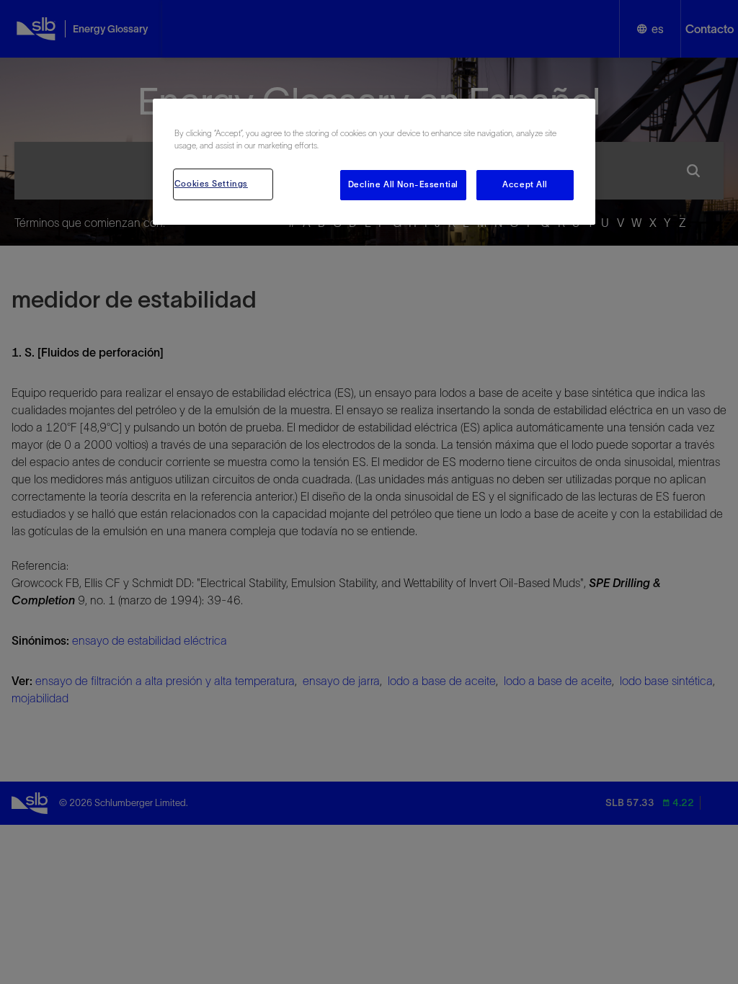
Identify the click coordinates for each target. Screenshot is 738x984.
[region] (374, 162)
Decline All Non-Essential (403, 184)
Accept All (525, 184)
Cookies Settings (211, 183)
